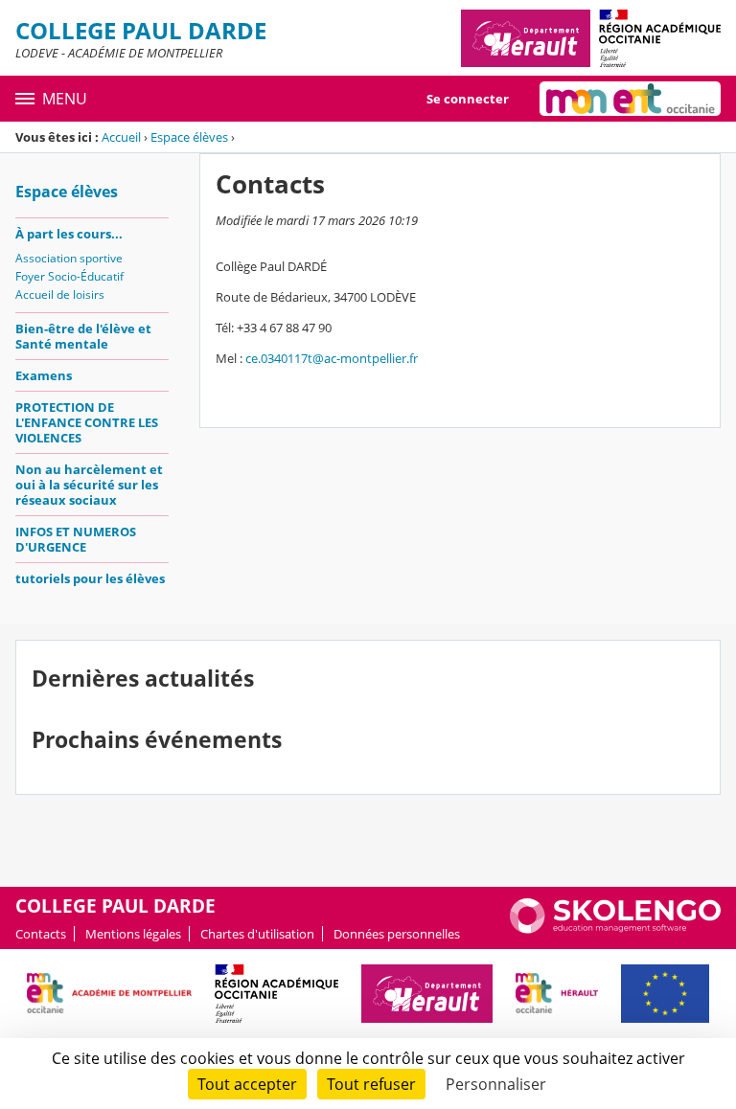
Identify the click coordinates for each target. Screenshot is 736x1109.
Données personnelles (397, 933)
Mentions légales (133, 933)
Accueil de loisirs (59, 294)
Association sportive (69, 258)
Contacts (40, 933)
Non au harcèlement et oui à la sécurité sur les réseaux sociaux (89, 485)
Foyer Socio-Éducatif (69, 276)
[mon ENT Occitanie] (630, 99)
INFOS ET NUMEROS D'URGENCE (75, 539)
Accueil (121, 137)
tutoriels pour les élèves (90, 578)
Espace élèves (189, 137)
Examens (43, 375)
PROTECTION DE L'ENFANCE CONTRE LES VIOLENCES (86, 422)
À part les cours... (69, 233)
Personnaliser (496, 1084)
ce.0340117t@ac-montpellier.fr (331, 358)
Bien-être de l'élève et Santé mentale (83, 336)
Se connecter (467, 98)
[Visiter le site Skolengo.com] (615, 929)
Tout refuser (371, 1084)
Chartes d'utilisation (257, 933)
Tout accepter (247, 1084)
